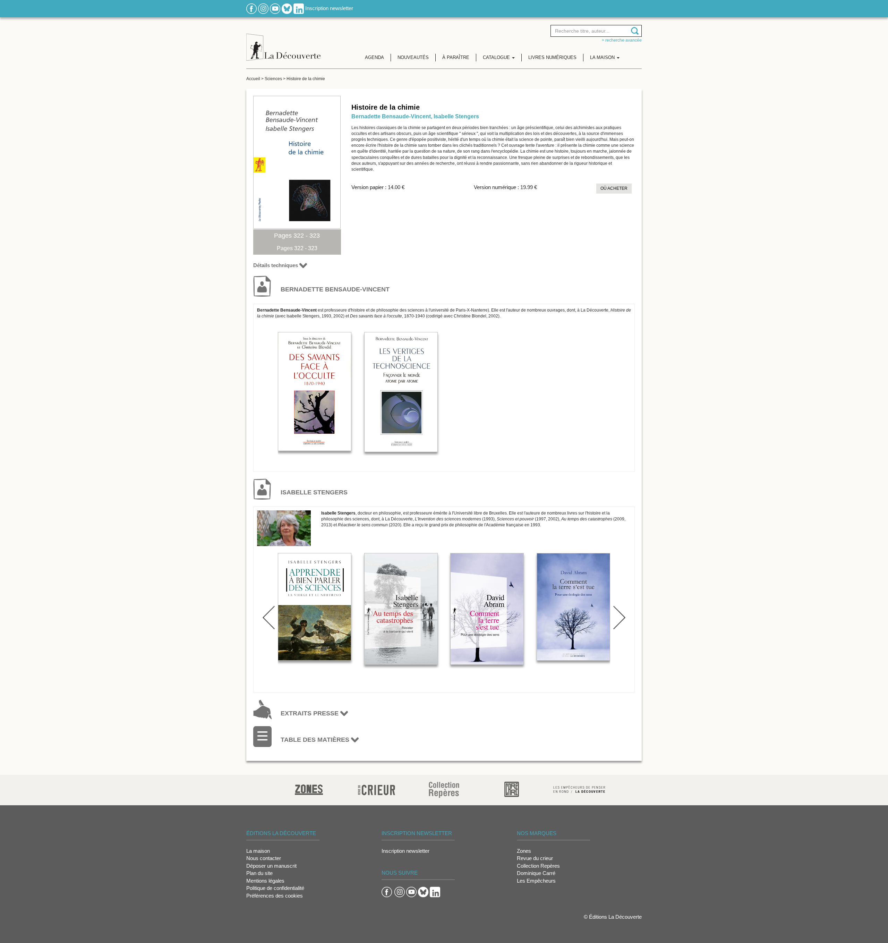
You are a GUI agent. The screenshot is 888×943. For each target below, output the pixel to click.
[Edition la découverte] (283, 42)
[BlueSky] (287, 8)
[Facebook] (251, 8)
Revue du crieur (535, 858)
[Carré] (511, 789)
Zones (524, 851)
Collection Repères (538, 866)
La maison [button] (603, 57)
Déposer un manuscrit (271, 866)
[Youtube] (275, 8)
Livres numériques (552, 57)
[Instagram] (263, 8)
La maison (258, 851)
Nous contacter (263, 858)
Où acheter (613, 188)
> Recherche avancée (622, 40)
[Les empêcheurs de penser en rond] (579, 789)
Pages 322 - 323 (297, 235)
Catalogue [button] (497, 57)
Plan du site (259, 873)
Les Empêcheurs (536, 881)
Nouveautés (413, 57)
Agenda (374, 57)
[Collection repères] (444, 789)
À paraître (455, 57)
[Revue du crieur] (376, 789)
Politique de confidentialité (275, 888)
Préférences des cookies (274, 896)
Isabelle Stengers (456, 116)
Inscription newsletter (329, 8)
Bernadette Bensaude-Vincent (391, 116)
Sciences (273, 78)
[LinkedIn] (298, 8)
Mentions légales (265, 881)
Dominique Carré (536, 873)
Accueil (253, 78)
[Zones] (309, 789)
